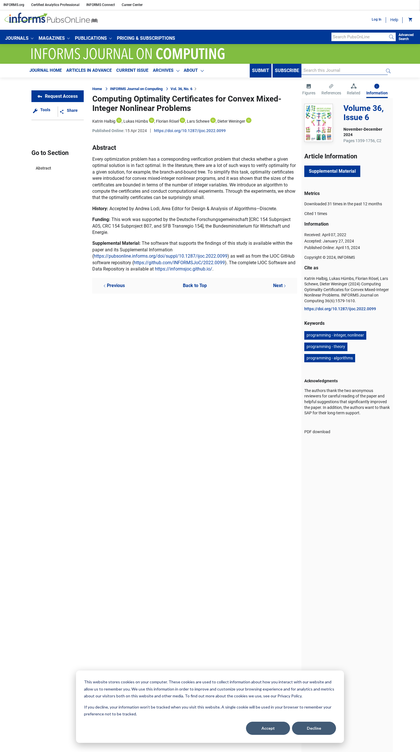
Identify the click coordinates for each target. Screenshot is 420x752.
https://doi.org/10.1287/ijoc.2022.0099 (190, 130)
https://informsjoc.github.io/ (183, 269)
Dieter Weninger (231, 121)
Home (97, 89)
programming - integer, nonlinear (335, 335)
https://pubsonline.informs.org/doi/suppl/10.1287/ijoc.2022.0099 (160, 256)
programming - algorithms (330, 358)
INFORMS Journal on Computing (136, 89)
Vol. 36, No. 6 (181, 89)
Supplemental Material (332, 171)
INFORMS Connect (100, 5)
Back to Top (195, 285)
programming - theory (326, 346)
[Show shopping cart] (410, 20)
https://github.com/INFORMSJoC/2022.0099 (179, 262)
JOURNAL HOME (45, 70)
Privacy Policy (289, 695)
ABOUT (191, 70)
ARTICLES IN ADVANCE (89, 70)
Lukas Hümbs (135, 121)
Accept (268, 728)
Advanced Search (406, 37)
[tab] (308, 90)
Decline (314, 728)
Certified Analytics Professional (55, 5)
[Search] (391, 37)
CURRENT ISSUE (132, 70)
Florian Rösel (167, 121)
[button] (19, 38)
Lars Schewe (198, 121)
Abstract (43, 168)
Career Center (132, 5)
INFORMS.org (13, 5)
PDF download (317, 431)
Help (394, 19)
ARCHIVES (163, 70)
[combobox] (359, 37)
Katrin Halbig (103, 121)
